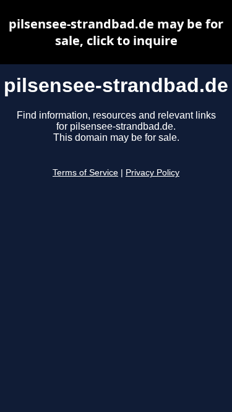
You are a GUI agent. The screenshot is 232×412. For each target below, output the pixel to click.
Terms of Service (85, 172)
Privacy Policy (152, 172)
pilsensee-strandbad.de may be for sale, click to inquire (116, 32)
